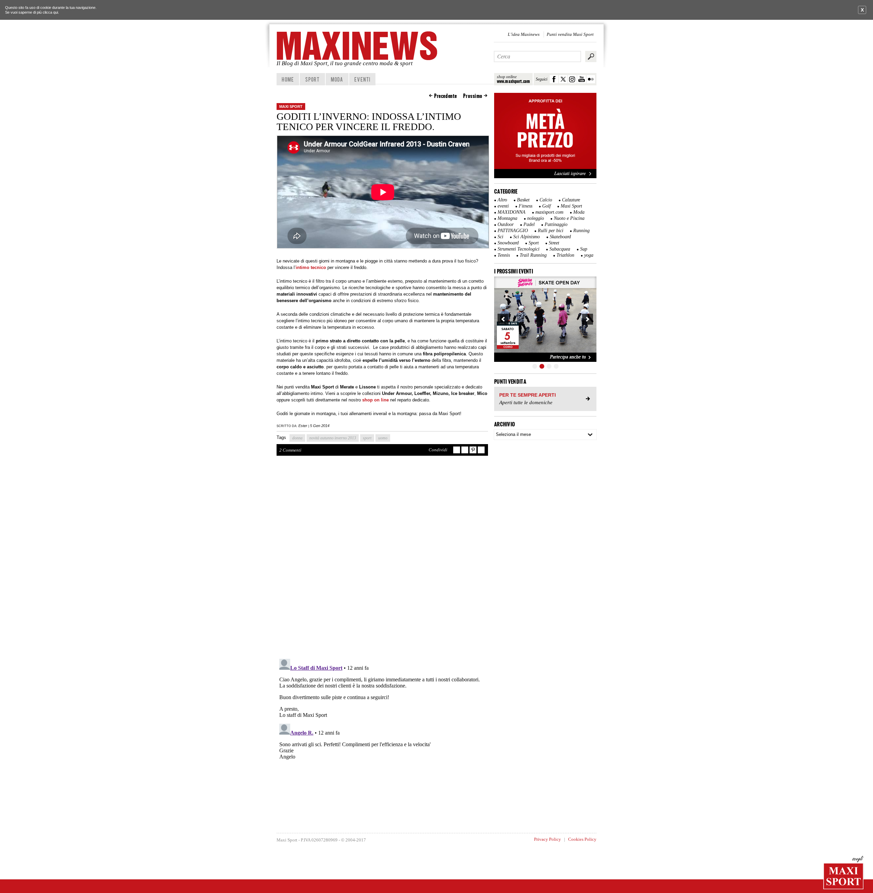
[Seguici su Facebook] (554, 79)
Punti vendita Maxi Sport (570, 34)
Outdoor (506, 224)
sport (367, 438)
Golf (546, 206)
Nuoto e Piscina (569, 218)
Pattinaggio (556, 224)
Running (581, 230)
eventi (503, 206)
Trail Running (533, 255)
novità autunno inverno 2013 (332, 438)
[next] (587, 319)
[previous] (503, 319)
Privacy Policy (547, 839)
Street (554, 242)
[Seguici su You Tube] (581, 79)
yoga (588, 255)
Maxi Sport (290, 106)
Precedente (445, 96)
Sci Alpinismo (526, 236)
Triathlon (565, 255)
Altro (502, 199)
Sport (312, 79)
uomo (382, 438)
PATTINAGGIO (513, 230)
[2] (541, 366)
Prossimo (473, 96)
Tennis (504, 255)
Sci (500, 236)
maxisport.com (549, 212)
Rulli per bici (550, 230)
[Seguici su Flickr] (591, 79)
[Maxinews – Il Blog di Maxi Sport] (358, 45)
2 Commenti (290, 450)
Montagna (507, 218)
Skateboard (560, 236)
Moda (337, 79)
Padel (529, 224)
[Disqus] (382, 560)
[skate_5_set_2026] (545, 319)
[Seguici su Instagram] (572, 79)
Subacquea (559, 249)
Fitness (525, 206)
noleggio (535, 218)
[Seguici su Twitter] (563, 79)
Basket (523, 199)
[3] (549, 366)
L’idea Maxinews (523, 34)
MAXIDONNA (512, 212)
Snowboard (508, 242)
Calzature (571, 199)
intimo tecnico (311, 267)
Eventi (362, 79)
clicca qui (50, 12)
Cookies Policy (582, 839)
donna (297, 438)
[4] (556, 366)
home (288, 79)
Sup (583, 249)
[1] (534, 366)
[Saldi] (545, 176)
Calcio (545, 199)
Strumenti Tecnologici (518, 249)
